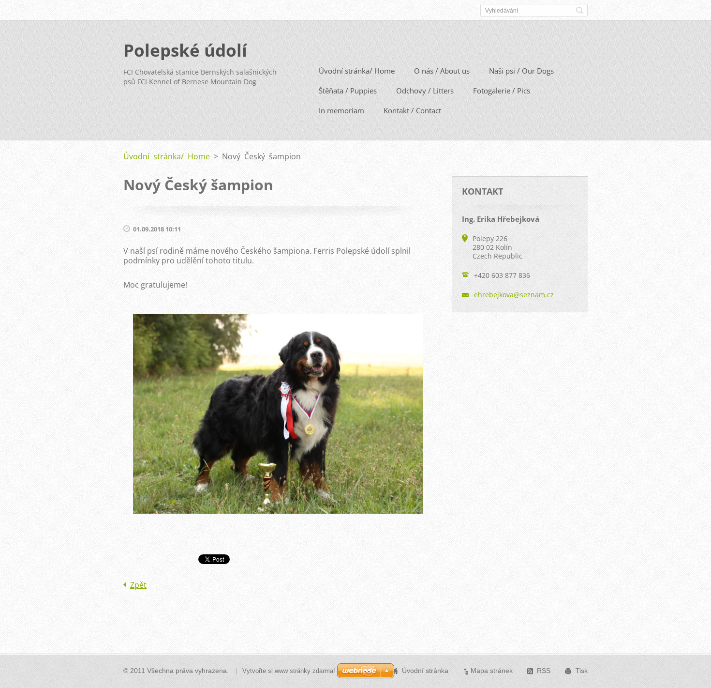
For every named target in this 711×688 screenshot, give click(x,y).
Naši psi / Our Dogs (521, 71)
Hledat (579, 10)
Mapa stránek (492, 670)
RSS (543, 670)
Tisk (582, 670)
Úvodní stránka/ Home (357, 71)
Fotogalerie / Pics (501, 90)
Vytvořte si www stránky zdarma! (288, 670)
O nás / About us (442, 71)
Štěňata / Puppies (348, 90)
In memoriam (341, 110)
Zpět (138, 585)
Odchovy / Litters (425, 90)
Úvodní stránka (425, 670)
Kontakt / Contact (412, 110)
